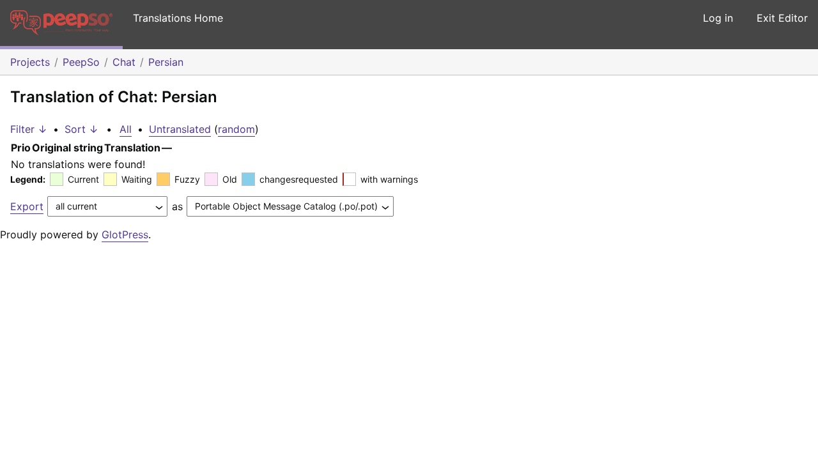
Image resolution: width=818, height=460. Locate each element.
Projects (30, 62)
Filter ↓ (28, 129)
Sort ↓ (81, 129)
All (126, 129)
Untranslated (180, 129)
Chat (123, 62)
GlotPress (125, 234)
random (236, 129)
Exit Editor (782, 18)
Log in (718, 18)
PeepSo (81, 62)
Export (26, 206)
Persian (165, 62)
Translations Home (178, 18)
